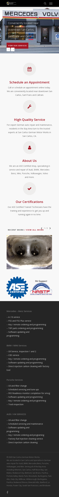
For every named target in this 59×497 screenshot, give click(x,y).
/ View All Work (34, 230)
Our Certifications (29, 201)
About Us (29, 160)
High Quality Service (29, 119)
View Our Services (17, 46)
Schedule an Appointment (29, 82)
